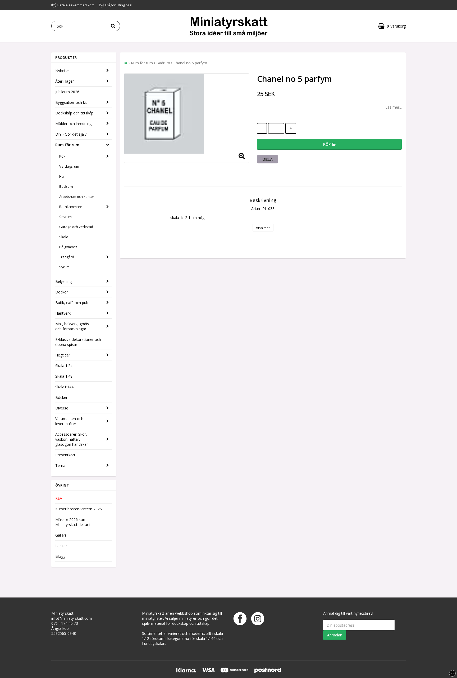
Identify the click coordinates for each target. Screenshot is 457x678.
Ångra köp (60, 628)
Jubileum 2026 (67, 91)
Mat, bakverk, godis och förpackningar (72, 326)
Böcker (61, 397)
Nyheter (62, 70)
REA (58, 498)
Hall (62, 176)
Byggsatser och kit (71, 102)
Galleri (60, 535)
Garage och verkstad (76, 226)
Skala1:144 (64, 386)
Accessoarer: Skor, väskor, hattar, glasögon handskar (71, 439)
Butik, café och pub (71, 302)
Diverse (61, 408)
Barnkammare (70, 206)
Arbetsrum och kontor (76, 196)
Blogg (60, 556)
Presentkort (65, 454)
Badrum (66, 186)
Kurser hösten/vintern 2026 (78, 508)
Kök (62, 156)
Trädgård (66, 257)
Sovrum (65, 216)
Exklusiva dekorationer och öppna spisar (78, 342)
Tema (60, 465)
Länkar (61, 545)
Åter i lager (64, 81)
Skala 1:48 (63, 376)
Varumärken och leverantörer (69, 421)
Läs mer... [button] (393, 107)
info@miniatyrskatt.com (71, 618)
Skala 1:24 (63, 365)
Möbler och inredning (73, 123)
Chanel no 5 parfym (190, 62)
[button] (392, 26)
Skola (63, 236)
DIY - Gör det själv (70, 134)
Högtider (62, 355)
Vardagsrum (69, 166)
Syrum (64, 267)
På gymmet (68, 246)
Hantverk (63, 313)
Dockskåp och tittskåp (74, 112)
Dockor (61, 292)
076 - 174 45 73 (64, 623)
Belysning (63, 281)
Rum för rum (67, 144)
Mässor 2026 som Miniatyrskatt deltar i (72, 522)
